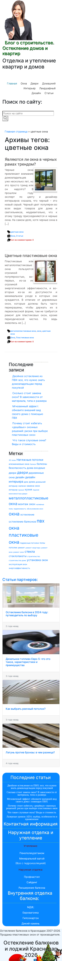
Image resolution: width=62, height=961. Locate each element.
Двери (34, 83)
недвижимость (20, 509)
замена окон (33, 486)
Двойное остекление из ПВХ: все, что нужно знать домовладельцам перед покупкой (28, 381)
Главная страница (16, 131)
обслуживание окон (35, 509)
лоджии (36, 490)
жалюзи (22, 486)
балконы (42, 463)
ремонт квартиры (33, 548)
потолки (13, 547)
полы (42, 543)
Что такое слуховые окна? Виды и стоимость (29, 442)
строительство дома (17, 560)
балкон (33, 464)
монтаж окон (26, 504)
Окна (24, 83)
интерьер (13, 490)
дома (32, 481)
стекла (30, 551)
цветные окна (17, 232)
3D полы (12, 460)
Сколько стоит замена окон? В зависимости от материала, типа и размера (29, 396)
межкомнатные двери (18, 494)
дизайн (19, 477)
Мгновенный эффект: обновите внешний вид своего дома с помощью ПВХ (27, 412)
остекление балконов (22, 521)
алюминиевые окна (19, 464)
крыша (21, 490)
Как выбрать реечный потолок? (25, 708)
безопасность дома (21, 467)
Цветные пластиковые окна (31, 255)
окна (39, 331)
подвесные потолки (29, 543)
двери (22, 472)
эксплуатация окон (18, 564)
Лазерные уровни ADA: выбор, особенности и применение (32, 818)
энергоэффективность (19, 568)
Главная (12, 83)
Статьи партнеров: (20, 579)
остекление (27, 514)
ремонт (21, 547)
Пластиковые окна (25, 337)
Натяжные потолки (30, 459)
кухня (28, 489)
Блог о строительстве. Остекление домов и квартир (28, 48)
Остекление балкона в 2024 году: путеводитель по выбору (27, 614)
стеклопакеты (18, 556)
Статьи (49, 93)
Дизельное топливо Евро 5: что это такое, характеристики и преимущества (28, 662)
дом (26, 481)
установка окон (37, 560)
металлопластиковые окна (23, 331)
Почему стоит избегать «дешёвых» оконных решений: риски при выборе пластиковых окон (30, 429)
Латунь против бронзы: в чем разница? (30, 752)
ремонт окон (18, 552)
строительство (33, 556)
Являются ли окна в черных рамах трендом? (31, 161)
